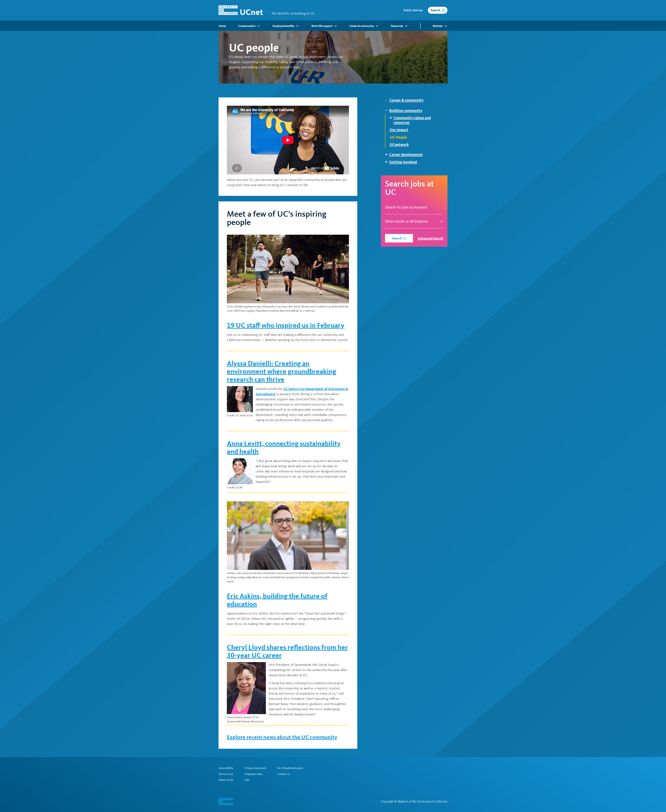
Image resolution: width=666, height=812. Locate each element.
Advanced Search (430, 238)
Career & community (407, 100)
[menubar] (333, 25)
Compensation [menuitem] (246, 26)
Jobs (247, 780)
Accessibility (226, 768)
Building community (405, 110)
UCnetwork (399, 144)
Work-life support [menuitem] (321, 26)
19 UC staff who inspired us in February (285, 325)
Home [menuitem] (222, 26)
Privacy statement (255, 768)
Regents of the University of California (422, 801)
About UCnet (226, 780)
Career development (406, 154)
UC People (398, 137)
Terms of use (226, 774)
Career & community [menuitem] (361, 26)
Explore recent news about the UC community (282, 737)
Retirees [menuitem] (438, 26)
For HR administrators (290, 768)
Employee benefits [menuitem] (283, 26)
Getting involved (403, 162)
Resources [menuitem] (397, 26)
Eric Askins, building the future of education (277, 600)
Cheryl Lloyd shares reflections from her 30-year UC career (287, 651)
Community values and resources (412, 120)
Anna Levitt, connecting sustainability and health (284, 447)
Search (436, 10)
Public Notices (413, 10)
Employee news (254, 774)
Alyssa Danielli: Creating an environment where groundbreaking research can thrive (281, 371)
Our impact (399, 130)
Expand (387, 110)
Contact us (283, 774)
